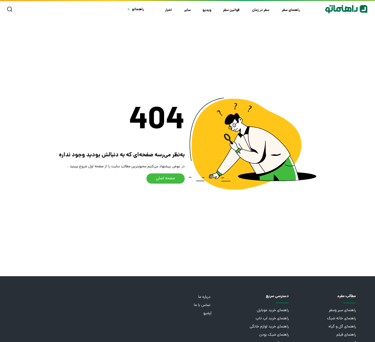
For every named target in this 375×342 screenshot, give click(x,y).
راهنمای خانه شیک (341, 319)
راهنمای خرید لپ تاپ (272, 319)
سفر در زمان (261, 10)
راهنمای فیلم (346, 335)
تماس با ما (202, 305)
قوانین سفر (231, 10)
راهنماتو (138, 9)
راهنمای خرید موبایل (273, 310)
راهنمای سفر (291, 10)
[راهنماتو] (346, 9)
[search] (11, 9)
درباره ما (204, 297)
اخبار (168, 10)
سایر (187, 10)
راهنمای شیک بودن (274, 335)
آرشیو (207, 313)
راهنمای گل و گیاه (342, 327)
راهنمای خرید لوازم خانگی (269, 327)
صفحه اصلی (165, 178)
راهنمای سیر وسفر (342, 310)
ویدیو (207, 10)
